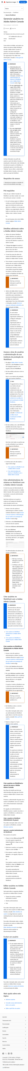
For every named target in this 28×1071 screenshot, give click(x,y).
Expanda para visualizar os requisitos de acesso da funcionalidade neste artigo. (13, 183)
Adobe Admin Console (17, 362)
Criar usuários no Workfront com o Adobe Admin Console (16, 467)
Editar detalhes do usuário (10, 927)
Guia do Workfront (10, 15)
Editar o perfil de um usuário (13, 1008)
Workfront (15, 12)
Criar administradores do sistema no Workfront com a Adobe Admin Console (16, 79)
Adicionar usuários (8, 827)
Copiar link (14, 28)
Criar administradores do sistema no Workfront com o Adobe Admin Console (15, 472)
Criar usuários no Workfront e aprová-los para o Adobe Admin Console (14, 639)
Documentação (7, 12)
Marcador (7, 28)
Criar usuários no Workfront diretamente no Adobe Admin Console (13, 633)
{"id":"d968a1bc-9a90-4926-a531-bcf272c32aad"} (14, 34)
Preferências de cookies (9, 1062)
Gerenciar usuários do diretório (16, 986)
